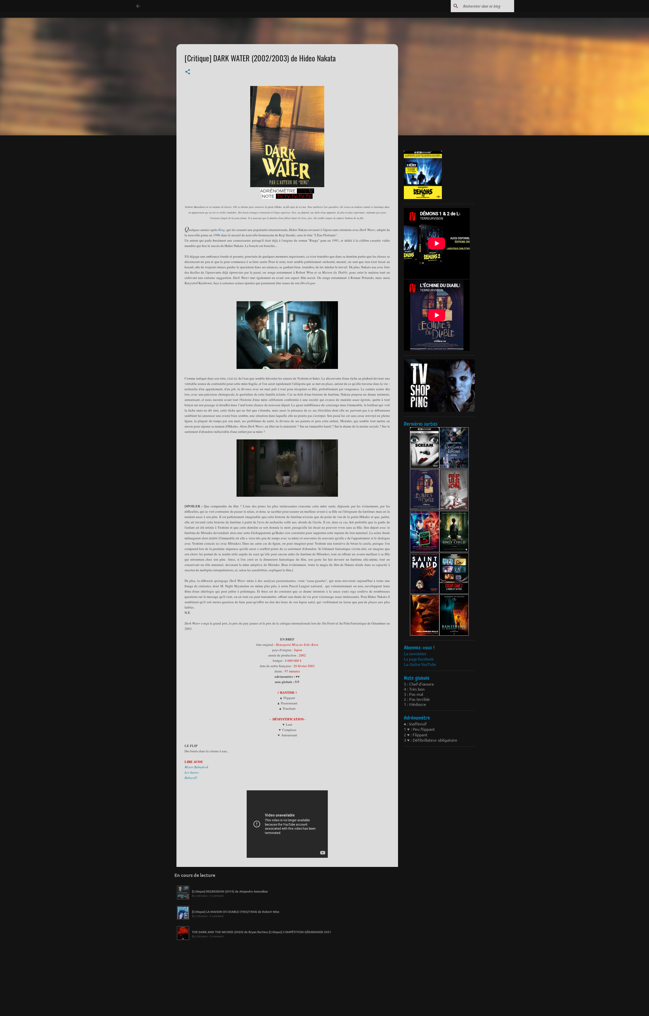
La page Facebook (419, 659)
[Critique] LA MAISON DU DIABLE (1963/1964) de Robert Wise (235, 912)
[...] (183, 899)
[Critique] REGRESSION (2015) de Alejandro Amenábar (230, 891)
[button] (188, 72)
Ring (221, 229)
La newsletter (415, 654)
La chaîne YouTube (420, 664)
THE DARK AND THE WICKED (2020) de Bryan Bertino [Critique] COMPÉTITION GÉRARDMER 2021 (261, 932)
